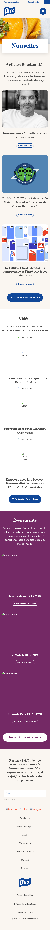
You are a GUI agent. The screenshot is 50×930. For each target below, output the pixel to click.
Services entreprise (25, 826)
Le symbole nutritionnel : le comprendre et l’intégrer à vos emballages (25, 272)
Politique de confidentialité (25, 904)
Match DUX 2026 (25, 662)
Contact (25, 860)
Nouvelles (25, 835)
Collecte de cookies (25, 913)
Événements (25, 843)
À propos (25, 868)
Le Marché (25, 818)
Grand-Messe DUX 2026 (24, 603)
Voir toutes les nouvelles (25, 297)
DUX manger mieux (25, 851)
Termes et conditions (25, 895)
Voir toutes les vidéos (25, 499)
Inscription (9, 799)
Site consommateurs (12, 2)
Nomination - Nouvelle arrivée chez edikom (25, 135)
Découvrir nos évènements (25, 737)
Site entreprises (34, 2)
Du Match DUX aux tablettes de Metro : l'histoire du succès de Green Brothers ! (25, 202)
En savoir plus (25, 145)
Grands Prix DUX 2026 (25, 721)
